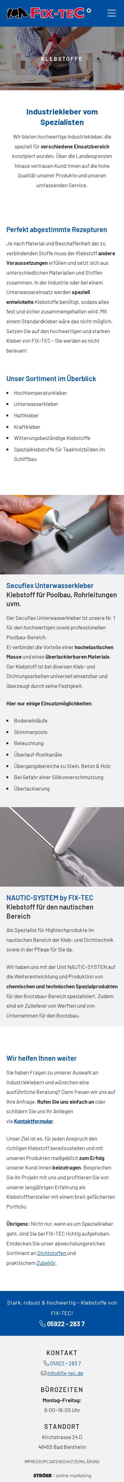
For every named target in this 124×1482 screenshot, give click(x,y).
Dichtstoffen (52, 1253)
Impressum (35, 1461)
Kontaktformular (33, 1121)
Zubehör (46, 1262)
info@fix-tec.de (65, 1373)
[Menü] (111, 13)
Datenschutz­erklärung (74, 1461)
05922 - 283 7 (66, 1324)
